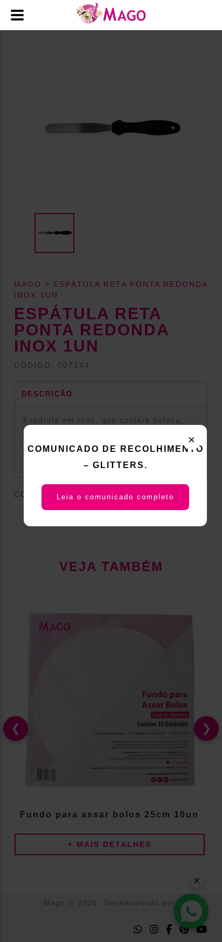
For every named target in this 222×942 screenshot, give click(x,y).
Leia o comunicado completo (115, 497)
